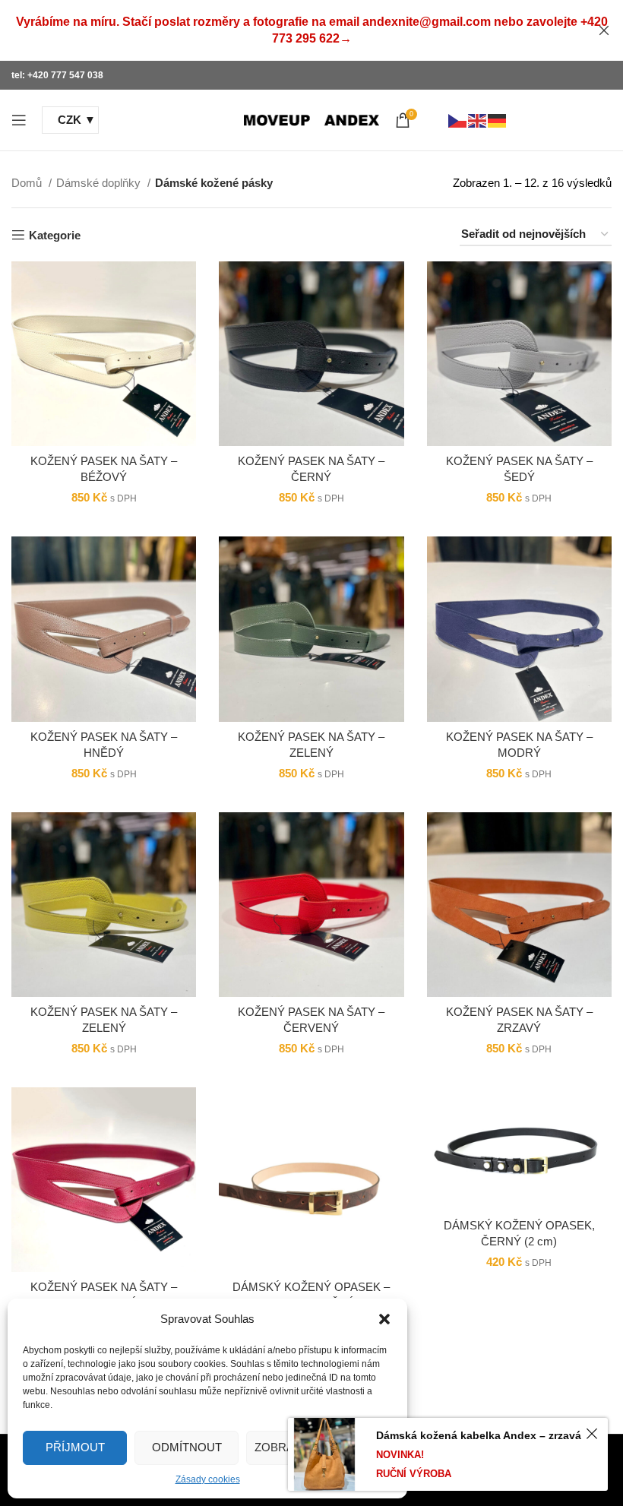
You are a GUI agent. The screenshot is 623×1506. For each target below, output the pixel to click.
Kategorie (55, 235)
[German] (498, 119)
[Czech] (458, 119)
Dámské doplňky (100, 182)
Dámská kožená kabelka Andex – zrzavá (478, 1435)
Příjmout (75, 1447)
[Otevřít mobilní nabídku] (19, 120)
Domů (28, 182)
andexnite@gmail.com (426, 21)
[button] (384, 1319)
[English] (478, 119)
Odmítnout (187, 1447)
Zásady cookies (208, 1479)
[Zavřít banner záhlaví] (604, 30)
